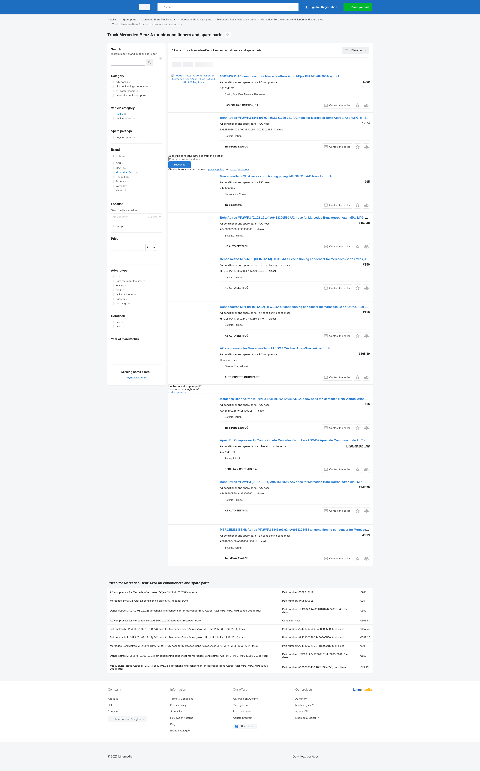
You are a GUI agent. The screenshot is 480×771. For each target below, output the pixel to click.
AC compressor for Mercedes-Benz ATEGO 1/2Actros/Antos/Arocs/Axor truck (275, 348)
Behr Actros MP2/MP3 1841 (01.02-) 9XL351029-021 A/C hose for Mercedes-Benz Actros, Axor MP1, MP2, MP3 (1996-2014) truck (309, 117)
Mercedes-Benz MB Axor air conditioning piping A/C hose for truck (149, 600)
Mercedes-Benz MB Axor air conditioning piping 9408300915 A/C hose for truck (276, 176)
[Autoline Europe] (121, 7)
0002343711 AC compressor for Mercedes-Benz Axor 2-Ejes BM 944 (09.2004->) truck (280, 76)
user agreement (239, 169)
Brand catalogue (180, 730)
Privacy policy (178, 705)
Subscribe (179, 164)
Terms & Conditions (181, 698)
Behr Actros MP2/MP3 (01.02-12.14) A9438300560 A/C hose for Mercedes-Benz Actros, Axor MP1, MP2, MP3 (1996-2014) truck (308, 217)
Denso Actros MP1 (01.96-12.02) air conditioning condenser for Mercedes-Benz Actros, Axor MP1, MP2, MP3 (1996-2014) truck (185, 610)
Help (110, 705)
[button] (357, 105)
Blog (173, 724)
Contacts (113, 711)
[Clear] (160, 58)
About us (113, 698)
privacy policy (216, 169)
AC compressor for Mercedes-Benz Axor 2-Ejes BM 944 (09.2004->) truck (153, 592)
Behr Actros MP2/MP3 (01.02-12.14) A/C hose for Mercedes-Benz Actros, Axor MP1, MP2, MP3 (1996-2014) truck (177, 628)
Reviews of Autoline (181, 717)
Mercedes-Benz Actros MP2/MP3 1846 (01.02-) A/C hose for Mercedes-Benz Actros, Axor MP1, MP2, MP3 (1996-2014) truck (184, 645)
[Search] (161, 7)
